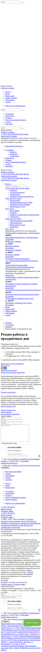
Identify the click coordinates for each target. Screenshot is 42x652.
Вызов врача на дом (17, 207)
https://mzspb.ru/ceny (8, 406)
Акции (8, 102)
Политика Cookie (17, 525)
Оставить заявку (7, 511)
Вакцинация (14, 211)
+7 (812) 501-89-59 (8, 134)
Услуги (8, 92)
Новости (13, 152)
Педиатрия (14, 227)
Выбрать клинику (8, 88)
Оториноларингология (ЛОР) (21, 202)
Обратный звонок (22, 134)
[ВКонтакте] (5, 368)
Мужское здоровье (12, 255)
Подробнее (9, 239)
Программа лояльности (14, 146)
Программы (9, 100)
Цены (7, 94)
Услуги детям (24, 188)
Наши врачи (10, 96)
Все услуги (9, 209)
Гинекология (15, 194)
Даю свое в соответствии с (20, 461)
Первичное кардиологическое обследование (22, 294)
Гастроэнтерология (17, 192)
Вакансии (13, 154)
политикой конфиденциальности (15, 462)
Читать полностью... (8, 392)
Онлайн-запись (7, 584)
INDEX (30, 572)
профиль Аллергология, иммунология (24, 215)
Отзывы (8, 118)
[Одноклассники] (2, 368)
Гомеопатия (14, 217)
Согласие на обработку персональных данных (18, 522)
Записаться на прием (9, 180)
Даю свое (22, 465)
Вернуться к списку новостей (12, 364)
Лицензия (16, 527)
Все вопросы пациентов (10, 414)
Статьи (8, 122)
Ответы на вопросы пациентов (13, 372)
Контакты (9, 124)
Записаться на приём (9, 136)
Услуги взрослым (12, 188)
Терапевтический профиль (20, 205)
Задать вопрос (6, 412)
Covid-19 (8, 480)
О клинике (9, 114)
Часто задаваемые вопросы (15, 120)
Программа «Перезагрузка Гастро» (18, 303)
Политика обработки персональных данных (17, 520)
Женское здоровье (12, 246)
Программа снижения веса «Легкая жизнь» (21, 237)
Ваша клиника (6, 509)
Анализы (13, 190)
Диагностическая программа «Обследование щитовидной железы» (19, 266)
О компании (14, 156)
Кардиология (15, 200)
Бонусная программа (13, 472)
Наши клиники (11, 98)
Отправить (5, 467)
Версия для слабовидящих (15, 106)
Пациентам (9, 116)
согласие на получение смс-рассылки (25, 465)
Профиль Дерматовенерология (21, 196)
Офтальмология (16, 223)
